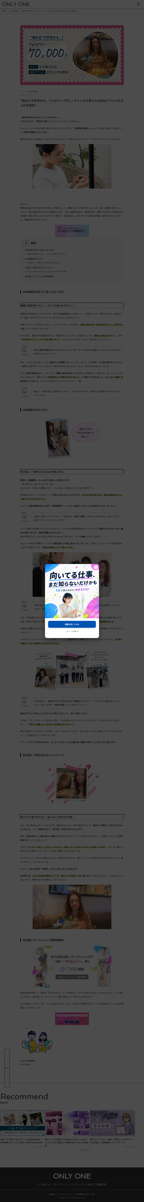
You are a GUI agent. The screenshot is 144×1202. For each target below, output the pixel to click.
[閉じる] (96, 567)
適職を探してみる (72, 624)
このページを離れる (72, 631)
